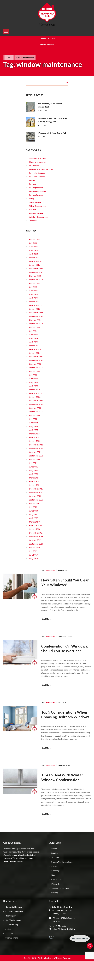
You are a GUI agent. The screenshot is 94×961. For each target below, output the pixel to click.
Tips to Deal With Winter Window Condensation (62, 777)
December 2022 (36, 400)
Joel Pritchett (50, 570)
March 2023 (34, 389)
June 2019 (33, 555)
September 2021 (36, 456)
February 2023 (35, 393)
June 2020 (33, 511)
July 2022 (33, 419)
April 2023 (33, 386)
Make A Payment (47, 44)
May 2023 (33, 382)
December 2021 (36, 445)
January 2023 (34, 397)
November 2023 (36, 360)
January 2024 (34, 353)
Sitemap (54, 892)
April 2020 (33, 518)
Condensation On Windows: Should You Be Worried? (64, 648)
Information (34, 165)
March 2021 (34, 478)
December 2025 (36, 268)
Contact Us (56, 879)
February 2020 (35, 525)
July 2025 (33, 287)
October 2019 (35, 540)
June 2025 (33, 290)
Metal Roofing (12, 924)
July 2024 (33, 331)
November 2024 (36, 316)
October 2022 (35, 408)
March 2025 (34, 301)
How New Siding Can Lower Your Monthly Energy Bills (52, 120)
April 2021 (33, 474)
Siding (31, 198)
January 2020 (34, 529)
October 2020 (35, 496)
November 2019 (36, 536)
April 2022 (33, 430)
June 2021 (33, 467)
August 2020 (34, 503)
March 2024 (34, 345)
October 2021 (35, 452)
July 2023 (33, 375)
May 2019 (33, 558)
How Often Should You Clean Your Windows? (65, 582)
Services (54, 853)
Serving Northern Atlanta (61, 862)
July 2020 (33, 507)
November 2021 (36, 448)
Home (9, 58)
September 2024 (36, 323)
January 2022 (34, 441)
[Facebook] (51, 937)
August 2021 (34, 459)
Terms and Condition (60, 888)
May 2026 (33, 250)
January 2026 (34, 265)
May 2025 (33, 294)
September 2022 (36, 411)
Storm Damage (12, 938)
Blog (53, 875)
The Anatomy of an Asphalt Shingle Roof (50, 105)
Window (32, 209)
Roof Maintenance (37, 173)
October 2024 (35, 320)
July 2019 (33, 551)
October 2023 (35, 364)
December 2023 (36, 356)
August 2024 (34, 327)
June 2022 (33, 422)
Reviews (54, 866)
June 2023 (33, 378)
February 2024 (35, 349)
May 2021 (33, 470)
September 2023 (36, 367)
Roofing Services (36, 195)
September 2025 (36, 279)
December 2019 (36, 533)
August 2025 (34, 283)
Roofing (32, 184)
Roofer (32, 180)
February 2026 (35, 261)
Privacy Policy (57, 884)
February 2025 (35, 305)
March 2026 (34, 257)
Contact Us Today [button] (47, 39)
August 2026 (34, 239)
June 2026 (33, 246)
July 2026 (33, 243)
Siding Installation (36, 202)
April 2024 (33, 342)
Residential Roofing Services (41, 169)
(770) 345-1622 (48, 25)
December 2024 (36, 312)
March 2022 (34, 433)
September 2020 (36, 500)
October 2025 (35, 276)
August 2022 (34, 415)
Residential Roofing (14, 907)
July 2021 (33, 463)
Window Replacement (38, 217)
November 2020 (36, 492)
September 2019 (36, 544)
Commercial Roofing (38, 158)
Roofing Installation (37, 191)
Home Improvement (37, 162)
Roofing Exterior (36, 187)
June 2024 (33, 334)
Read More (46, 619)
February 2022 (35, 437)
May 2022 (33, 426)
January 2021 (34, 485)
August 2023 (34, 371)
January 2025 (34, 309)
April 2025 (33, 298)
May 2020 (33, 514)
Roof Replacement (37, 176)
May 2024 (33, 338)
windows (33, 220)
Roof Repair (11, 916)
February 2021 (35, 481)
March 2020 (34, 522)
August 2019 (34, 547)
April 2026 (33, 254)
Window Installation (37, 213)
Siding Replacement (37, 206)
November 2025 (36, 272)
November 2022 (36, 404)
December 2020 (36, 489)
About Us (55, 857)
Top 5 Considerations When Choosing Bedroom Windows (65, 714)
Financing (55, 870)
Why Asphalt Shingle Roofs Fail (52, 133)
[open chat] (90, 946)
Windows (9, 933)
